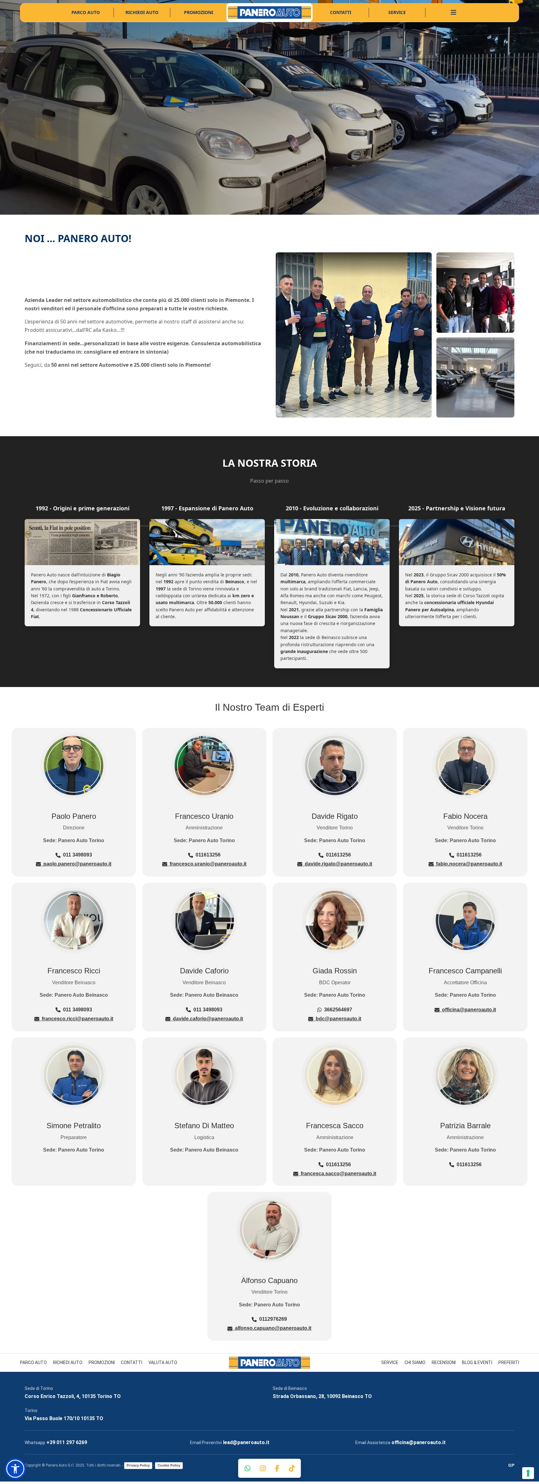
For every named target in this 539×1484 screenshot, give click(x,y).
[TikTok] (291, 1468)
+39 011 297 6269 (66, 1442)
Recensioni (444, 1362)
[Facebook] (277, 1468)
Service (397, 12)
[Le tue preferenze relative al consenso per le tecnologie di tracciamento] (528, 1473)
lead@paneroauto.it (246, 1442)
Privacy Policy (138, 1465)
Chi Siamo (415, 1362)
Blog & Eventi (477, 1362)
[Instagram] (262, 1468)
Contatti (340, 12)
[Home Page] (269, 12)
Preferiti (508, 1362)
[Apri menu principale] (453, 12)
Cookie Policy (169, 1465)
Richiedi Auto (141, 12)
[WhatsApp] (247, 1468)
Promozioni (198, 12)
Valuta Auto (162, 1362)
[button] (15, 1469)
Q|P (511, 1465)
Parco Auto (85, 12)
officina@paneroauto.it (418, 1442)
